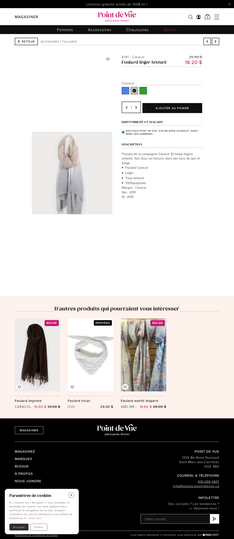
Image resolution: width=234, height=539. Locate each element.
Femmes (65, 29)
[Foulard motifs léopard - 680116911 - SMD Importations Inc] (143, 364)
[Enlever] (126, 107)
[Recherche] (190, 17)
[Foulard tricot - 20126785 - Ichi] (90, 364)
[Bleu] (125, 90)
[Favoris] (108, 59)
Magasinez (25, 451)
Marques (23, 458)
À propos (24, 473)
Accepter (19, 527)
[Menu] (216, 17)
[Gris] (134, 90)
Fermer (38, 527)
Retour (28, 41)
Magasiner (29, 430)
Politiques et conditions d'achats (36, 535)
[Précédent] (207, 41)
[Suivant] (215, 41)
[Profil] (198, 17)
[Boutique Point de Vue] (117, 16)
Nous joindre (28, 481)
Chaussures (137, 29)
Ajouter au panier (172, 108)
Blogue (22, 466)
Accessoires (99, 29)
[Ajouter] (136, 107)
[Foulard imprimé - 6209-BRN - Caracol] (37, 364)
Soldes (170, 29)
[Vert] (143, 90)
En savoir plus (33, 518)
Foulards (69, 41)
